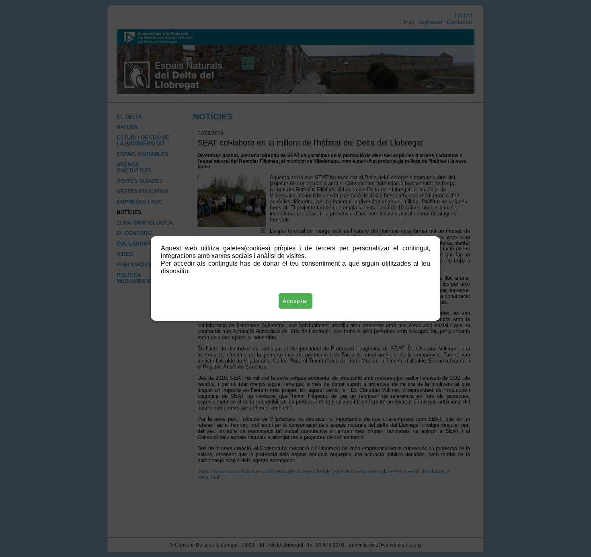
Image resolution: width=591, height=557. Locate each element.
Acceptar (295, 301)
